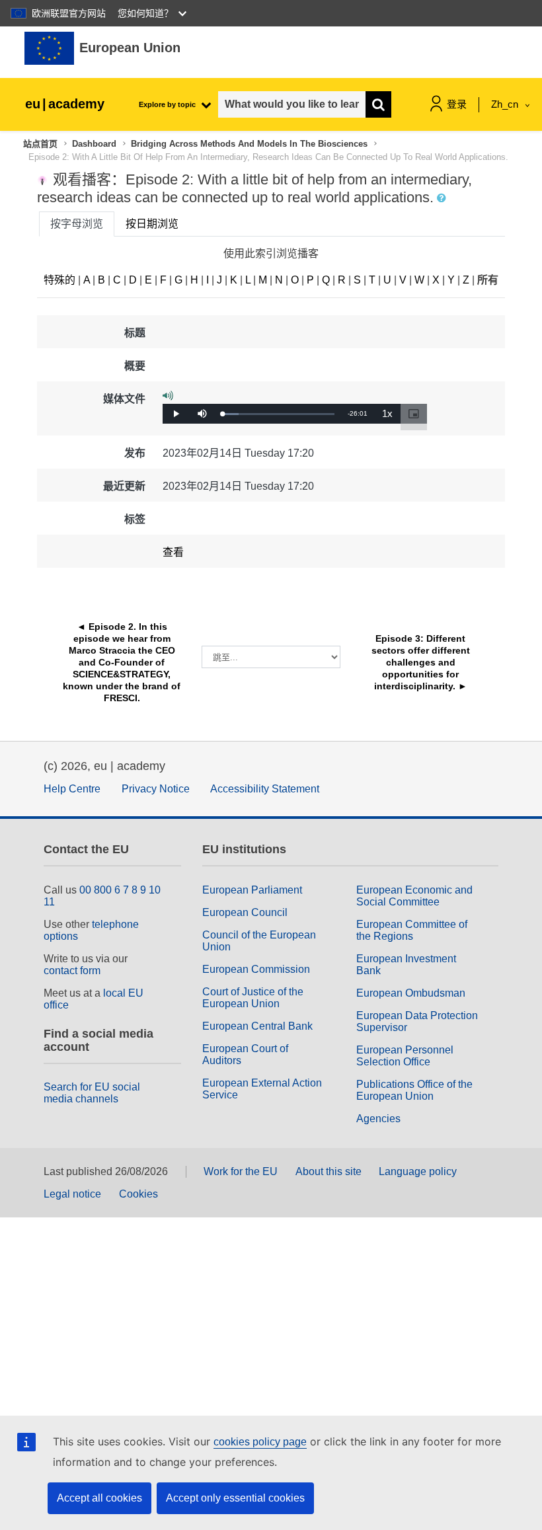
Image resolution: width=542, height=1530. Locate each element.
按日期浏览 (152, 223)
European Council (245, 912)
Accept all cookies (99, 1498)
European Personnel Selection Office (404, 1055)
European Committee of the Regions (411, 930)
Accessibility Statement (264, 788)
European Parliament (252, 890)
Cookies (138, 1194)
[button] (443, 198)
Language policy (418, 1171)
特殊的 (59, 280)
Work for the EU (241, 1171)
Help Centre (72, 788)
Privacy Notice (156, 788)
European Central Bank (257, 1026)
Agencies (378, 1118)
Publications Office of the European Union (414, 1090)
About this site (328, 1171)
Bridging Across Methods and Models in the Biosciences (249, 144)
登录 (457, 104)
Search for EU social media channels (92, 1092)
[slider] (278, 414)
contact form (72, 970)
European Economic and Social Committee (414, 895)
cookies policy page (260, 1441)
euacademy (64, 103)
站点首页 (40, 144)
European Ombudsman (410, 993)
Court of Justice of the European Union (252, 997)
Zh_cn (506, 104)
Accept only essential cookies (235, 1498)
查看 (173, 552)
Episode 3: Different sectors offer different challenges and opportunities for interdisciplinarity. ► (422, 662)
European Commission (256, 969)
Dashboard (94, 144)
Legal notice (72, 1194)
